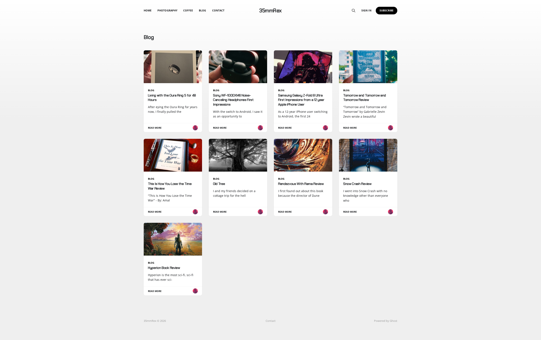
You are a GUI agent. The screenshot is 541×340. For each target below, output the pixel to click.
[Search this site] (353, 10)
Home (148, 10)
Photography (167, 10)
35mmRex (270, 10)
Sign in (366, 10)
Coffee (188, 10)
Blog (202, 10)
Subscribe (387, 10)
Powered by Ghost (385, 321)
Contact (218, 10)
